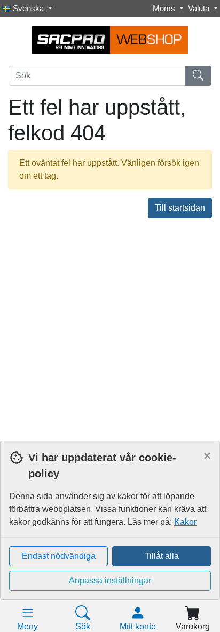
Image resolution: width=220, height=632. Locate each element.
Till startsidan (180, 207)
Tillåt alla (162, 556)
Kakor (185, 521)
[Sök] (198, 76)
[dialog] (110, 536)
